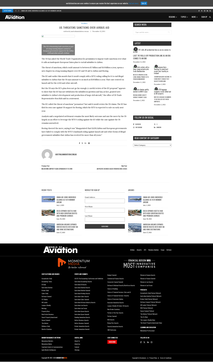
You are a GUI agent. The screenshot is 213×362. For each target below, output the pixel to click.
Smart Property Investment (49, 317)
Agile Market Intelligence (49, 350)
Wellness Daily (46, 326)
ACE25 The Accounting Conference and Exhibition (89, 278)
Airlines (132, 250)
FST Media (45, 299)
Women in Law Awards (146, 282)
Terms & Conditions (166, 358)
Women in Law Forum (146, 285)
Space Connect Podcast (147, 311)
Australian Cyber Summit (82, 299)
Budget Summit (112, 275)
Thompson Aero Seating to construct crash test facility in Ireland (162, 78)
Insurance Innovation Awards (115, 302)
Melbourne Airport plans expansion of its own (56, 169)
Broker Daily (45, 290)
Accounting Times (47, 281)
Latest (138, 43)
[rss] (210, 11)
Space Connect (46, 320)
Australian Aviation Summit (82, 290)
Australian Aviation (47, 287)
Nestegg (44, 308)
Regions (172, 16)
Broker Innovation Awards (82, 326)
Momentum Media (47, 344)
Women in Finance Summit (147, 278)
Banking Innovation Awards (82, 317)
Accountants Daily (47, 278)
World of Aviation (47, 329)
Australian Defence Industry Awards (85, 302)
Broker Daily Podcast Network (149, 299)
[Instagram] (151, 342)
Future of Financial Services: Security (118, 295)
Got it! (144, 3)
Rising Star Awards (112, 323)
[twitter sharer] (82, 143)
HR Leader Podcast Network (148, 305)
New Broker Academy (113, 309)
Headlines (84, 23)
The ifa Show (144, 317)
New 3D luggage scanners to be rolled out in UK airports (162, 99)
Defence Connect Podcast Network (150, 302)
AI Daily (44, 284)
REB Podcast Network (146, 308)
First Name (89, 206)
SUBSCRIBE (112, 342)
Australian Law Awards (81, 305)
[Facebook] (141, 342)
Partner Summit (112, 316)
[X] (144, 342)
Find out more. (133, 3)
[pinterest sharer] (89, 143)
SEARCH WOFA (140, 24)
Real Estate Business (48, 314)
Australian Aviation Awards (82, 287)
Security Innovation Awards (115, 326)
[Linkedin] (148, 342)
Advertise (77, 344)
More (194, 16)
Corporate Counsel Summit (115, 282)
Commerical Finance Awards (115, 278)
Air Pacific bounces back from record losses (112, 169)
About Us (77, 341)
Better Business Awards (82, 320)
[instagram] (204, 11)
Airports (139, 250)
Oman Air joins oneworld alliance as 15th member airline (41, 11)
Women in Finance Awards (147, 275)
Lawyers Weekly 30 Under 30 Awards (118, 306)
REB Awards (110, 319)
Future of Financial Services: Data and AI (119, 292)
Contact (77, 347)
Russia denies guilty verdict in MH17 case (140, 96)
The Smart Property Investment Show (151, 323)
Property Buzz (46, 311)
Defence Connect (47, 296)
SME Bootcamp (111, 330)
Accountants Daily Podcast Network (150, 293)
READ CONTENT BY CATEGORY (147, 138)
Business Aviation (153, 250)
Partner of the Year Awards (115, 313)
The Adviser (45, 323)
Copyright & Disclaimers (139, 358)
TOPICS (183, 16)
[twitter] (201, 11)
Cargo (162, 250)
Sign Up (204, 16)
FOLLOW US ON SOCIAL (144, 117)
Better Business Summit (82, 323)
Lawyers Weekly (46, 305)
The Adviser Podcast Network (148, 314)
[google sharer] (86, 143)
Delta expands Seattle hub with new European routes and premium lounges (67, 213)
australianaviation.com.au (80, 31)
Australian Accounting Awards (83, 281)
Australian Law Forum (81, 308)
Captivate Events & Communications (52, 347)
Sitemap (77, 350)
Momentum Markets (47, 341)
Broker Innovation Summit (82, 329)
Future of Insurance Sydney (115, 299)
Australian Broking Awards (82, 293)
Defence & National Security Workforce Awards (121, 285)
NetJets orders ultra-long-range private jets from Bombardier (141, 76)
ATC (145, 250)
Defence (169, 250)
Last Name (88, 216)
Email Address (90, 197)
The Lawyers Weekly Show (147, 320)
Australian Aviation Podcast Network (150, 296)
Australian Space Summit (82, 314)
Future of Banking (112, 289)
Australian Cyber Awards (82, 296)
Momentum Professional (147, 330)
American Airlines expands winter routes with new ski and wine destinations (67, 227)
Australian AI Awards (81, 284)
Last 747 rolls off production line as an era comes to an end (152, 57)
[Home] (60, 249)
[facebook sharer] (79, 143)
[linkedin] (207, 11)
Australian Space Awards (82, 311)
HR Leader (45, 302)
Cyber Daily (45, 293)
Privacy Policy (153, 358)
